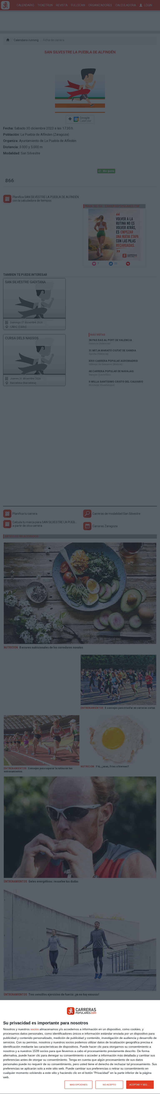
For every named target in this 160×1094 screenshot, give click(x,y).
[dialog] (80, 1047)
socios (34, 1029)
